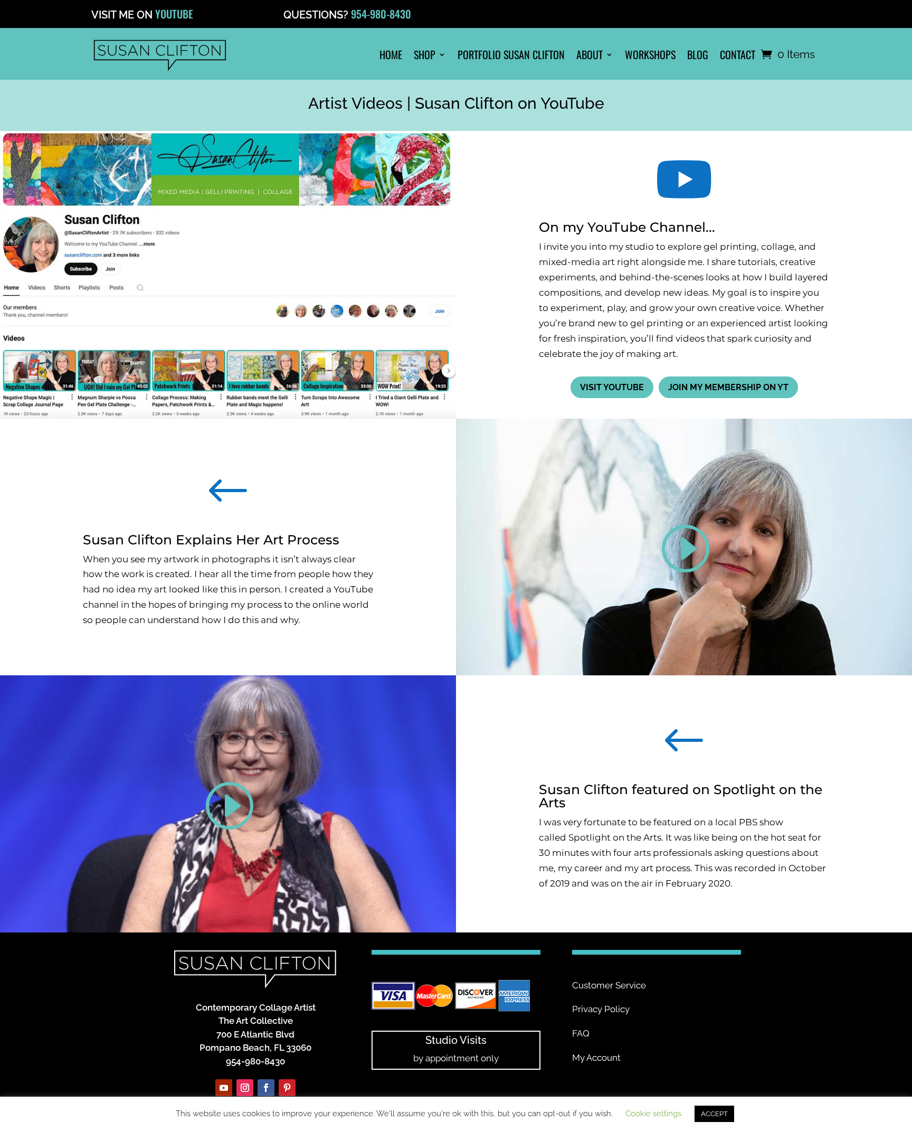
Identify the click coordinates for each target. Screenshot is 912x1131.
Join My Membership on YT (728, 387)
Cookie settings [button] (653, 1113)
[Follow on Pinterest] (287, 1087)
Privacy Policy (601, 1009)
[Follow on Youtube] (223, 1087)
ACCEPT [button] (714, 1114)
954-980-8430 (381, 14)
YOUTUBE (174, 14)
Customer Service (609, 985)
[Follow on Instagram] (244, 1087)
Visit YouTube (612, 387)
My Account (596, 1057)
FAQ (581, 1033)
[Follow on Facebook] (266, 1087)
